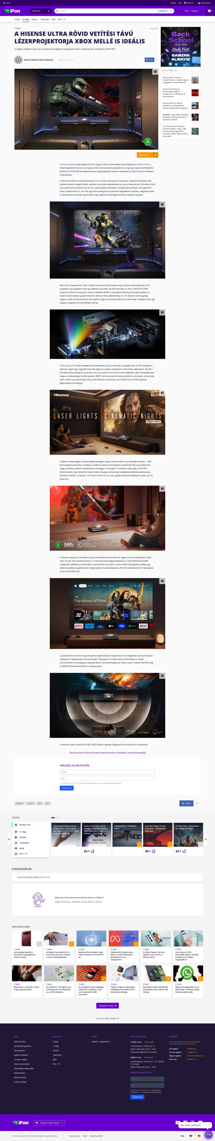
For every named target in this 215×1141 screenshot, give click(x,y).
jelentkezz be (44, 877)
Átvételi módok (20, 1077)
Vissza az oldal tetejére (106, 1018)
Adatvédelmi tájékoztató (24, 1068)
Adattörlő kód (19, 1073)
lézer (48, 803)
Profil (94, 1036)
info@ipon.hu (191, 1059)
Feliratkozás (67, 788)
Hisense (65, 164)
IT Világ (17, 949)
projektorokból (142, 164)
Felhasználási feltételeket (90, 783)
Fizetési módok (20, 1082)
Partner (173, 3)
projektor (19, 803)
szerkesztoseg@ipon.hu (195, 1056)
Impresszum (74, 1136)
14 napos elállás (20, 1059)
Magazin (194, 11)
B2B (180, 3)
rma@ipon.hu (191, 1052)
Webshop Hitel (20, 1041)
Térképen (147, 1042)
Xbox (97, 180)
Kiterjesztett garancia (22, 1046)
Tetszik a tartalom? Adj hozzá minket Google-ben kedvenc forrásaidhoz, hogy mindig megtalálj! (107, 752)
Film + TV (62, 19)
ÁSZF (85, 1136)
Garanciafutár (19, 1050)
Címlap (17, 19)
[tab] (53, 817)
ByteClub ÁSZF (96, 1136)
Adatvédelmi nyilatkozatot (112, 783)
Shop (187, 11)
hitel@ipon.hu (192, 1049)
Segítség (173, 1036)
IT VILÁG (17, 28)
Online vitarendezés (22, 1064)
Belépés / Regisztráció (100, 1041)
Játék (53, 19)
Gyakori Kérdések (21, 1055)
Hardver (34, 19)
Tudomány (44, 19)
